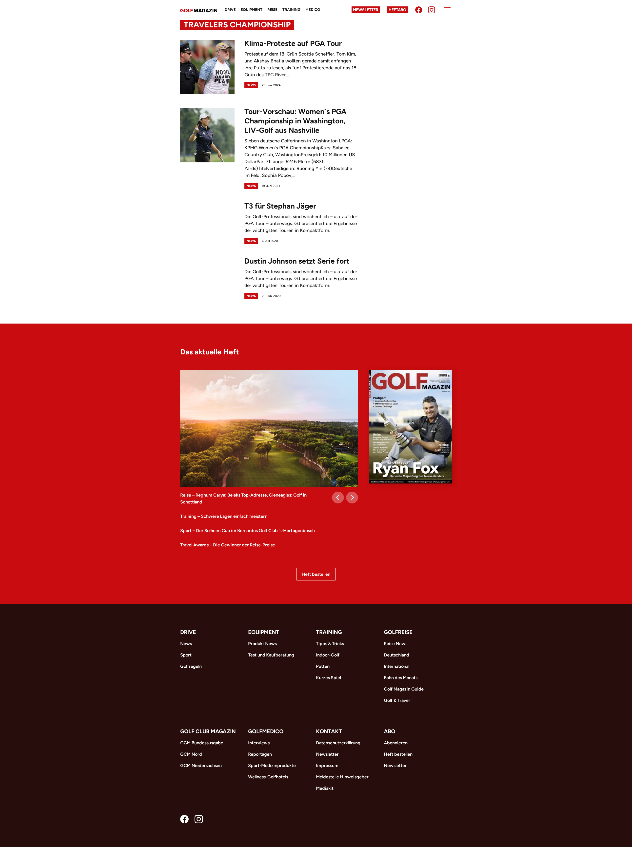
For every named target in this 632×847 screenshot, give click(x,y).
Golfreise (398, 632)
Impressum (327, 765)
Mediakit (325, 788)
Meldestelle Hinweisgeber (342, 777)
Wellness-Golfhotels (268, 777)
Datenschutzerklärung (338, 743)
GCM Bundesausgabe (201, 743)
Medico (312, 9)
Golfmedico (265, 731)
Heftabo (397, 9)
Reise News (395, 643)
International (396, 666)
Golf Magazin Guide (404, 689)
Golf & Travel (397, 700)
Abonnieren (396, 743)
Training (291, 9)
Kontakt (329, 731)
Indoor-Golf (327, 655)
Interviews (259, 743)
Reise (272, 9)
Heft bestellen (316, 574)
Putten (323, 666)
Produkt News (262, 643)
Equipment (251, 9)
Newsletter (365, 9)
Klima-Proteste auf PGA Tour (293, 43)
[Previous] (338, 497)
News (251, 85)
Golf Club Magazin (208, 731)
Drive (230, 9)
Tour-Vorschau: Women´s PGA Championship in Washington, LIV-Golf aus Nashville (295, 121)
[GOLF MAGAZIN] (198, 10)
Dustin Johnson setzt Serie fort (296, 261)
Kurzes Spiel (328, 677)
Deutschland (396, 655)
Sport (186, 655)
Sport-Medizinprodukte (272, 765)
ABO (389, 731)
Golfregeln (191, 666)
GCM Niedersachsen (201, 765)
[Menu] (447, 10)
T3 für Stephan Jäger (280, 206)
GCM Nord (191, 754)
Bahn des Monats (400, 677)
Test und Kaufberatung (271, 655)
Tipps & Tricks (330, 643)
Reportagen (260, 754)
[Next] (352, 497)
